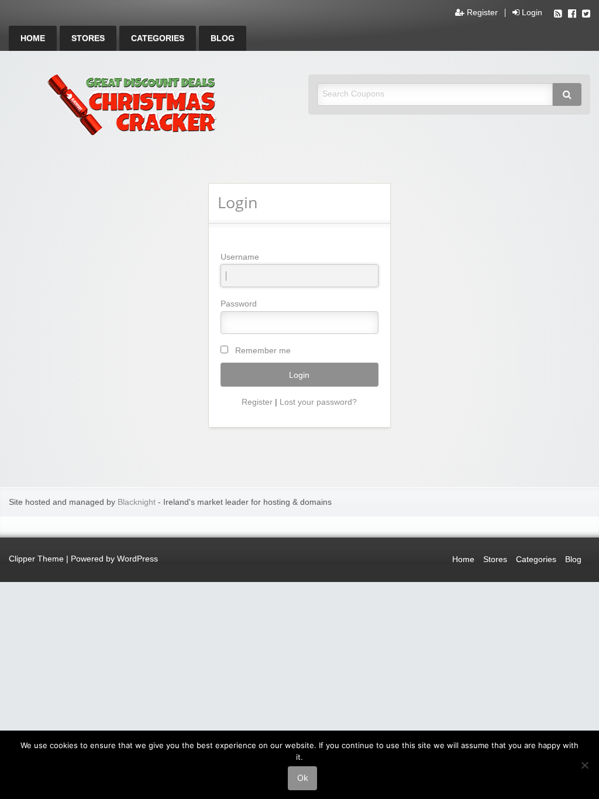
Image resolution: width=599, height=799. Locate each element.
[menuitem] (33, 38)
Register (481, 13)
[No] (584, 765)
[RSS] (558, 15)
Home (32, 38)
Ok (302, 778)
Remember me (263, 350)
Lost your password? (318, 402)
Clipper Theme (36, 559)
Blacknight (137, 502)
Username (240, 256)
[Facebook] (572, 15)
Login (530, 13)
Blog (223, 38)
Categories (157, 38)
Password (239, 303)
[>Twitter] (586, 15)
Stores (88, 38)
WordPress (137, 559)
